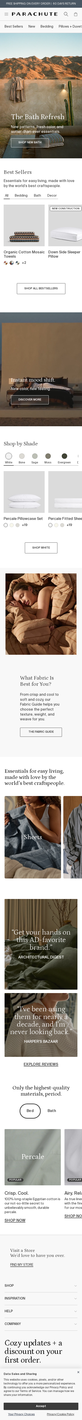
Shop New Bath (29, 142)
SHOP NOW (15, 1220)
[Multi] (12, 263)
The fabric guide (41, 732)
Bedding (47, 26)
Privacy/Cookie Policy (60, 1414)
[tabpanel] (41, 250)
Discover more (29, 399)
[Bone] (17, 525)
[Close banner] (78, 1371)
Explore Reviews (41, 1064)
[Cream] (12, 525)
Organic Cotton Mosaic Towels (24, 255)
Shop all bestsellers (41, 288)
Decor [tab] (52, 195)
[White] (6, 525)
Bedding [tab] (21, 195)
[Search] (66, 14)
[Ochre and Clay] (6, 263)
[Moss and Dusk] (17, 263)
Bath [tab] (37, 195)
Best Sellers (14, 26)
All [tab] (6, 195)
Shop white (41, 548)
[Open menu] (6, 14)
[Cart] (75, 14)
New (31, 26)
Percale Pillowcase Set (23, 519)
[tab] (9, 459)
